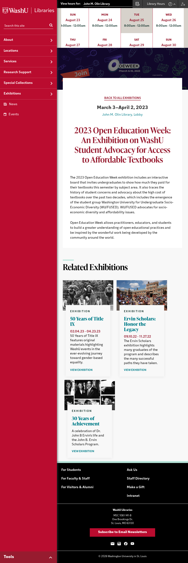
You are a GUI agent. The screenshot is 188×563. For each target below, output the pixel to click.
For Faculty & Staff (75, 478)
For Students (71, 470)
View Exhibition (85, 370)
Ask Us (132, 470)
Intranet (133, 496)
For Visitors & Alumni (77, 487)
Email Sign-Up (112, 544)
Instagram (119, 544)
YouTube (132, 544)
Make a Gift (135, 487)
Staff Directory (138, 478)
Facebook (126, 544)
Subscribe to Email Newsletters (122, 532)
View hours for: (71, 3)
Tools (9, 557)
